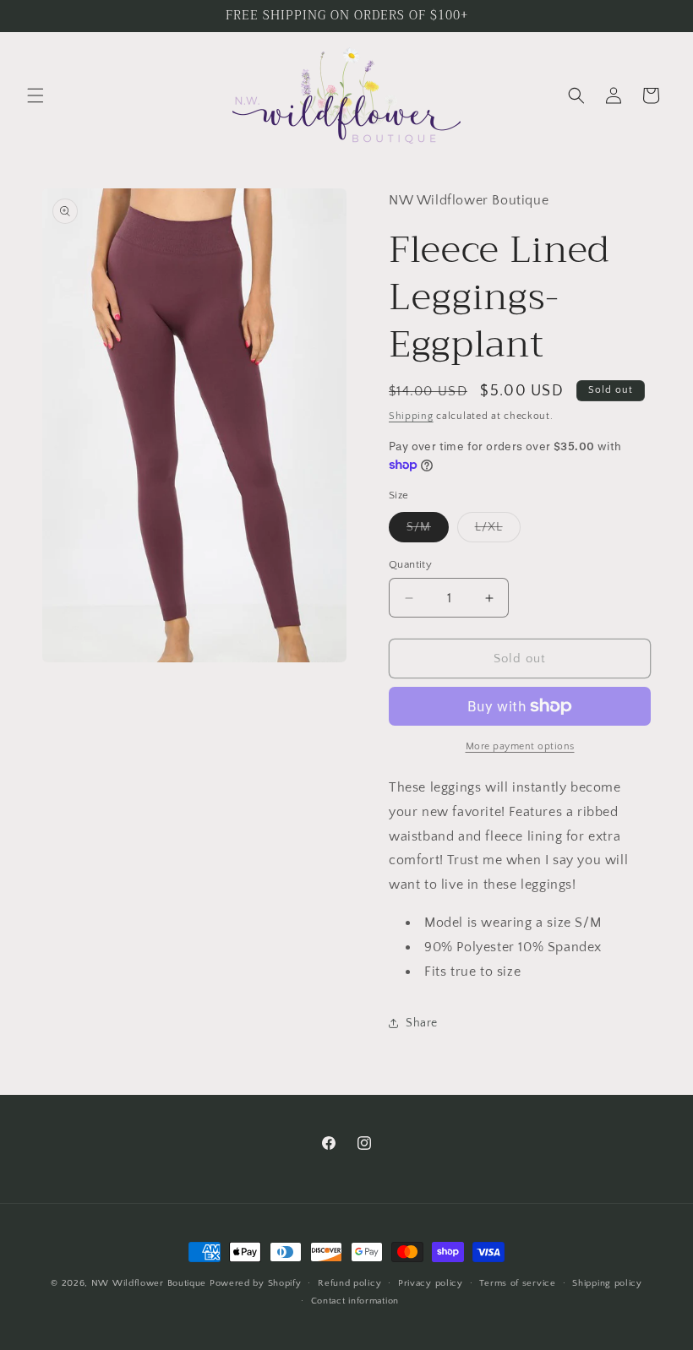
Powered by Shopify (256, 1283)
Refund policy (349, 1283)
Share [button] (422, 1023)
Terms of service (517, 1283)
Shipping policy (607, 1283)
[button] (35, 95)
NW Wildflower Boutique (148, 1283)
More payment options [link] (520, 746)
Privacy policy (430, 1283)
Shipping (411, 416)
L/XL (498, 531)
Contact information (355, 1301)
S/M (428, 531)
